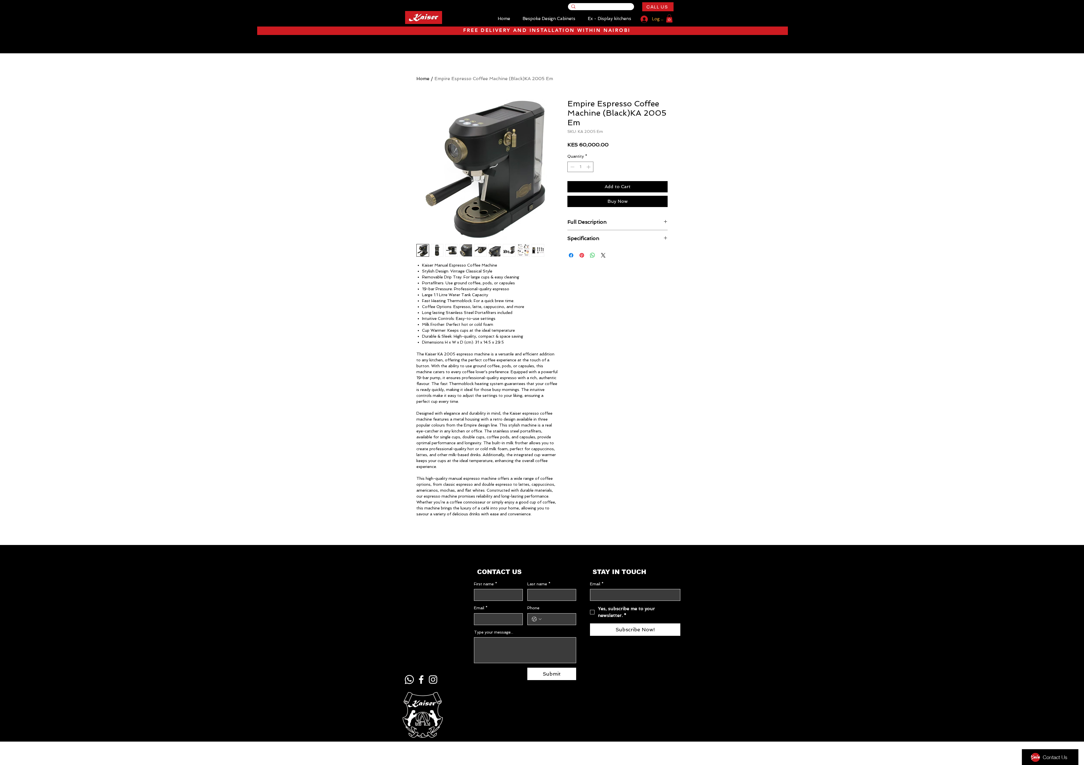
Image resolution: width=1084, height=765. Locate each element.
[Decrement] (571, 167)
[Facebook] (421, 679)
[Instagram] (433, 679)
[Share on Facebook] (571, 255)
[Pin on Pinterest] (581, 255)
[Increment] (589, 167)
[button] (669, 18)
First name (485, 584)
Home (422, 78)
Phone (533, 608)
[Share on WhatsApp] (592, 255)
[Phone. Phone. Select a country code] (536, 619)
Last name (538, 584)
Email (481, 608)
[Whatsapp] (409, 679)
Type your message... (493, 632)
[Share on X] (603, 255)
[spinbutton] (580, 167)
